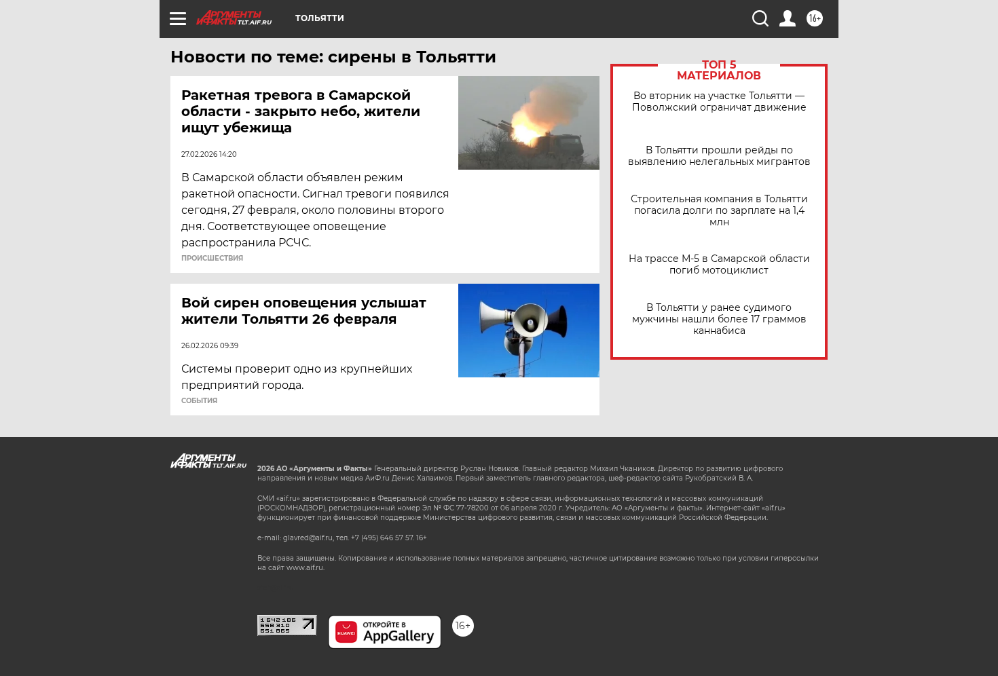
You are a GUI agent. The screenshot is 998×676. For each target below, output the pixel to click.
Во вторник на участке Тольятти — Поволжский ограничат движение (719, 101)
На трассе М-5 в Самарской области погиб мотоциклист (719, 264)
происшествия (212, 258)
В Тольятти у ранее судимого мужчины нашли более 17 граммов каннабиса (719, 319)
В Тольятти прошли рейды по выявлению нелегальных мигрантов (719, 156)
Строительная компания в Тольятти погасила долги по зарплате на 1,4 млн (719, 210)
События (199, 401)
